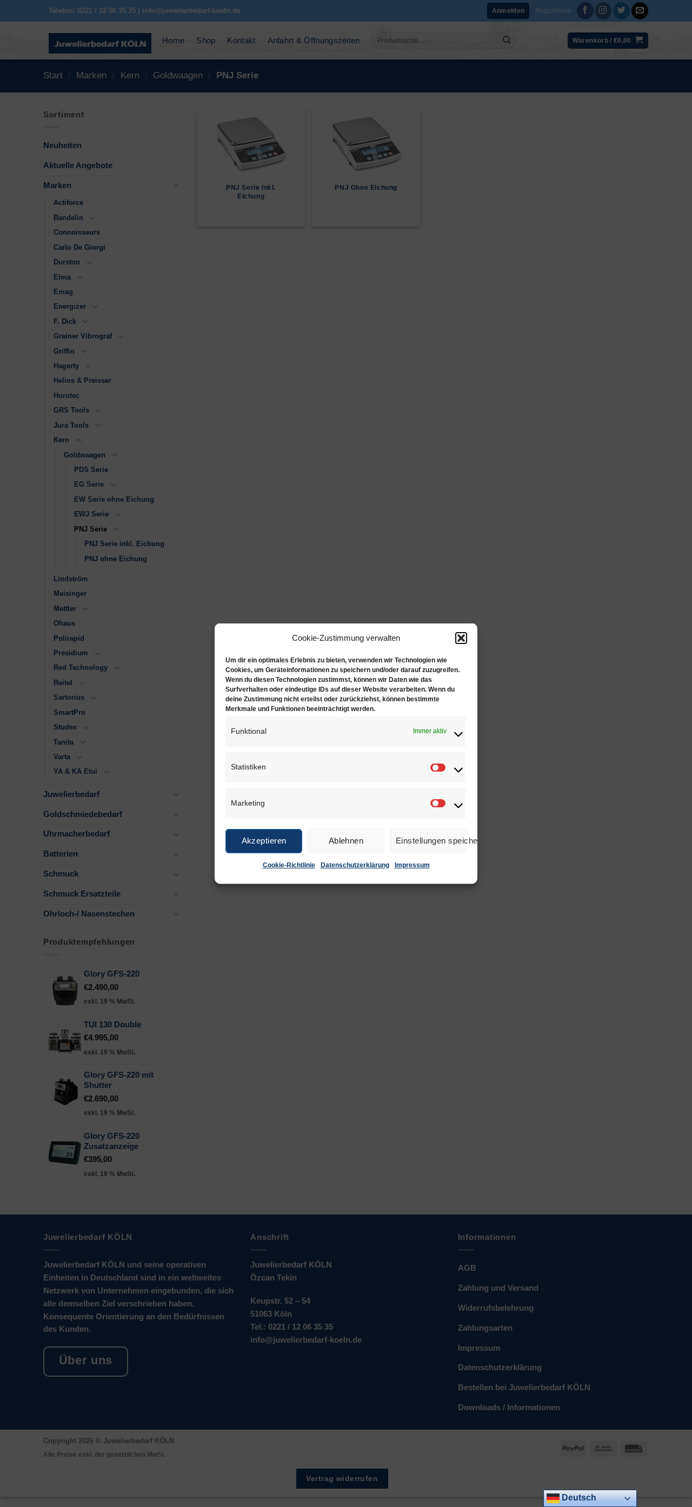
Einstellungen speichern (431, 840)
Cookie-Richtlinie (289, 864)
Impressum (412, 864)
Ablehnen (346, 840)
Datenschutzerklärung (355, 864)
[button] (461, 637)
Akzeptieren (264, 840)
